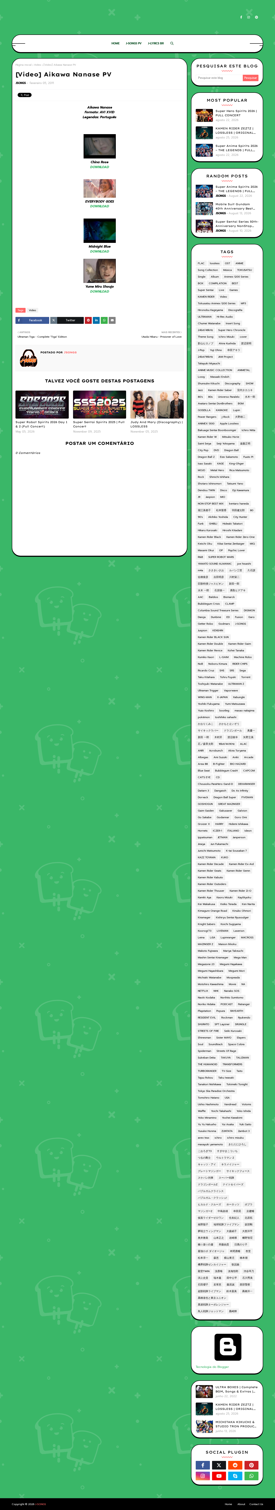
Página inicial (23, 65)
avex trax (203, 1138)
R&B (200, 557)
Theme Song (205, 337)
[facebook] (241, 17)
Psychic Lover (236, 550)
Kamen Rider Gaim (239, 644)
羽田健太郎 (238, 510)
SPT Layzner (222, 1024)
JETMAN (222, 837)
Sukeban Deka (206, 1058)
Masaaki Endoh (219, 377)
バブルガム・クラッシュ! (212, 1198)
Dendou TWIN (206, 490)
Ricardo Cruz (206, 670)
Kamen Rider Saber (220, 390)
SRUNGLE (240, 1024)
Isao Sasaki (205, 464)
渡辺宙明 (246, 343)
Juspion (202, 630)
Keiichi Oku (205, 544)
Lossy (201, 377)
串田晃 (237, 1211)
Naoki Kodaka (206, 997)
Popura (220, 1011)
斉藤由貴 (224, 1244)
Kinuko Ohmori (241, 911)
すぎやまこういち (227, 1151)
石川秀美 (247, 1278)
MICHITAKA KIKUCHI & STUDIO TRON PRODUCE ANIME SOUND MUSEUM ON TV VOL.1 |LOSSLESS (235, 1424)
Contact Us (256, 1504)
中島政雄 (223, 1211)
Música (227, 270)
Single (201, 277)
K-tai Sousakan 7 (236, 851)
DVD (216, 450)
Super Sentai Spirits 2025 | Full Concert (99, 424)
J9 (199, 497)
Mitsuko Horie (230, 437)
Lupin (236, 410)
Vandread (230, 1104)
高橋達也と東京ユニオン (212, 1298)
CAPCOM (249, 771)
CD (218, 777)
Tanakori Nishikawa (209, 1084)
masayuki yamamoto (210, 1144)
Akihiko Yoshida (218, 517)
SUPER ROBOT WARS (221, 557)
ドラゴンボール (233, 730)
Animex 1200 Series (236, 277)
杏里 (248, 1251)
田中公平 (232, 1278)
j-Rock (226, 417)
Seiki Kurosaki (233, 1031)
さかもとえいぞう (229, 724)
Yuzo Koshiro (206, 710)
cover (243, 337)
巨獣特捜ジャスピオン (211, 584)
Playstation (204, 1011)
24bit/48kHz (205, 330)
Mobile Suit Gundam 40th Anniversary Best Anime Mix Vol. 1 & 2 (234, 206)
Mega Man (240, 957)
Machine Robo (243, 657)
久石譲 (251, 570)
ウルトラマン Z (225, 1158)
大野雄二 (240, 417)
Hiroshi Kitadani (232, 530)
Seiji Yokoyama (226, 443)
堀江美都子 (204, 510)
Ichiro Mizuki (226, 337)
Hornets (203, 831)
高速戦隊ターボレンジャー (213, 1305)
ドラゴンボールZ (207, 1184)
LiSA (212, 937)
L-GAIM (224, 657)
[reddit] (235, 1465)
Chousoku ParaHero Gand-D (215, 784)
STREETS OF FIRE (208, 1031)
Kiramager (204, 917)
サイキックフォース (238, 1171)
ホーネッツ (232, 1204)
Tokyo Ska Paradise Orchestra (216, 1091)
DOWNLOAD (99, 167)
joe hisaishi (244, 564)
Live (221, 290)
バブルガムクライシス (211, 1191)
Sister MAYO (223, 1038)
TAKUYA (226, 1058)
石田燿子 (203, 1285)
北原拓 (248, 1218)
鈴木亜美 (231, 1291)
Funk (201, 524)
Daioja (202, 617)
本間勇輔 (235, 1251)
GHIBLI (213, 524)
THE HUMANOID (207, 1064)
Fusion (239, 617)
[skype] (235, 1476)
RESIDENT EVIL (207, 1018)
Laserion (239, 931)
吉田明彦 (219, 577)
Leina (201, 937)
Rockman (227, 1018)
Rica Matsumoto (239, 470)
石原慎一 (219, 590)
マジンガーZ (205, 1211)
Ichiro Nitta (248, 430)
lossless (215, 263)
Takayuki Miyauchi (209, 363)
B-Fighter (219, 764)
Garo (251, 617)
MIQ (252, 544)
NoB (200, 664)
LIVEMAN (222, 931)
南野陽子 (203, 1224)
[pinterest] (256, 17)
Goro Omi (241, 817)
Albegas (203, 757)
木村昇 (218, 737)
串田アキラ (233, 350)
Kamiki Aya (204, 897)
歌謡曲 (235, 1264)
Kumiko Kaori (206, 657)
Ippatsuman (205, 837)
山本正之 (219, 1238)
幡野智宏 (247, 1238)
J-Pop (201, 350)
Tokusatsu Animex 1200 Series (216, 303)
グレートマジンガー (209, 1171)
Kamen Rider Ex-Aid (241, 864)
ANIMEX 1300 (206, 423)
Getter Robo (205, 624)
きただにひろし (237, 1144)
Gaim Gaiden (206, 811)
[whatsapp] (251, 1476)
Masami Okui (206, 550)
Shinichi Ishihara (219, 477)
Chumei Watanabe (209, 323)
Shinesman (204, 1038)
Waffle (202, 1111)
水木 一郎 (203, 590)
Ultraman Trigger (208, 690)
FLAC (201, 263)
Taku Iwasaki (226, 1078)
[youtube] (219, 1476)
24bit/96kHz (205, 357)
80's (200, 397)
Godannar (223, 817)
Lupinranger (228, 937)
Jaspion (210, 497)
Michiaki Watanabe (209, 977)
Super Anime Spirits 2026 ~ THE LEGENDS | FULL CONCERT (236, 148)
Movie (232, 984)
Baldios (213, 597)
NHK (216, 991)
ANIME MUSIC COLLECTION (215, 370)
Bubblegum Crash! (226, 771)
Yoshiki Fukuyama (209, 704)
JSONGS (21, 83)
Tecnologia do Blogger (212, 1367)
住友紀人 (234, 1218)
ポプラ (248, 1204)
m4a (200, 570)
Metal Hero (217, 470)
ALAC (243, 744)
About (241, 1504)
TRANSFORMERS (232, 1064)
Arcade (248, 757)
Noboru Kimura (217, 664)
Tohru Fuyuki (228, 677)
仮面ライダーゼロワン (211, 1218)
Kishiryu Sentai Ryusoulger (232, 917)
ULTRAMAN (204, 317)
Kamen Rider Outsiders (212, 884)
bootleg (224, 710)
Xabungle (239, 697)
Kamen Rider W (207, 437)
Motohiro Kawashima (210, 984)
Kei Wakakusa (206, 904)
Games (233, 290)
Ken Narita (248, 904)
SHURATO (203, 1024)
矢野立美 (248, 737)
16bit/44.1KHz (227, 744)
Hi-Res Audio (225, 317)
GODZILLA (204, 410)
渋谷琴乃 (249, 1271)
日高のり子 (240, 1244)
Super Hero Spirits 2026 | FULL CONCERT (236, 113)
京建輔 (250, 1211)
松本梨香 (221, 510)
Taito (240, 1071)
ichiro (218, 1138)
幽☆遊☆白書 (205, 1244)
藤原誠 (230, 1285)
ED (228, 617)
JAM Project (225, 357)
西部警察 (245, 1285)
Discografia (235, 310)
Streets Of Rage (226, 1051)
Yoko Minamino (207, 1118)
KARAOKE (222, 410)
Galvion (242, 811)
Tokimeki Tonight (237, 1084)
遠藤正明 (245, 443)
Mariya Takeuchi (233, 951)
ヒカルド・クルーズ (209, 1204)
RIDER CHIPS (240, 664)
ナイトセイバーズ (233, 1184)
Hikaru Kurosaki (207, 530)
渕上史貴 (203, 1278)
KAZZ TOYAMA (207, 857)
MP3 (243, 303)
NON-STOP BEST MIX (211, 504)
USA (227, 1098)
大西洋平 (247, 1231)
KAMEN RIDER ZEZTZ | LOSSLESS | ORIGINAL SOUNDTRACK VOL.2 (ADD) (234, 131)
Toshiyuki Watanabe (210, 684)
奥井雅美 (203, 1238)
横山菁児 (229, 1258)
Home (228, 1504)
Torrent (245, 677)
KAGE (220, 464)
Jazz (200, 390)
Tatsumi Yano (235, 484)
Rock (201, 477)
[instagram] (248, 17)
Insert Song (233, 323)
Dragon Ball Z (206, 457)
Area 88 (203, 764)
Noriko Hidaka (206, 1004)
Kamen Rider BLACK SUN (213, 637)
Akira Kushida (227, 343)
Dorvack (203, 797)
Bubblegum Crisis (209, 604)
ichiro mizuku (235, 1138)
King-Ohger (236, 464)
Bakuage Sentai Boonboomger (217, 430)
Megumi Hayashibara (210, 971)
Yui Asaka (228, 1124)
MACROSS (247, 937)
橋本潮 (244, 1258)
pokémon (204, 717)
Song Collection (208, 270)
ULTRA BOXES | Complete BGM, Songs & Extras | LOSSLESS (236, 1389)
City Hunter (240, 517)
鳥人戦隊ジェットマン (211, 1311)
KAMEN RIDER (206, 297)
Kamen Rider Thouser (211, 891)
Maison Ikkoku (227, 944)
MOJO (201, 470)
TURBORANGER (207, 1071)
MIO (222, 497)
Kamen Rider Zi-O (240, 891)
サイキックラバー (208, 730)
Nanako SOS (231, 991)
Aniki (235, 757)
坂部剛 (248, 1224)
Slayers (241, 1038)
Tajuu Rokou (205, 1078)
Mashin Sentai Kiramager (213, 957)
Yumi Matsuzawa (235, 704)
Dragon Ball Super (225, 797)
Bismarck (229, 597)
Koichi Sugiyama (231, 924)
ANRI (201, 751)
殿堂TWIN (203, 1271)
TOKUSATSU (244, 270)
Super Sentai (206, 290)
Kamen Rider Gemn (238, 871)
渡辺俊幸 (233, 737)
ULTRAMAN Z (236, 684)
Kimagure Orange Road (212, 911)
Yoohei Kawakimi (232, 1118)
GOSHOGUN (205, 804)
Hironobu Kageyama (210, 310)
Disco (223, 490)
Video (37, 65)
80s (210, 397)
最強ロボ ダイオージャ (211, 1251)
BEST (235, 283)
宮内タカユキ (245, 390)
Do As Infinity (240, 791)
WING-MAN (205, 697)
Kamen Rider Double (210, 644)
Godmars (224, 624)
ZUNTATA (227, 1131)
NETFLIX (203, 991)
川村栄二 (234, 577)
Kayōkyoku (244, 897)
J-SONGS (240, 624)
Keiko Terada (228, 904)
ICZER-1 (217, 831)
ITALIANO (233, 831)
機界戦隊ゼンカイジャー (212, 1264)
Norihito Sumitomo (231, 997)
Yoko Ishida (244, 1111)
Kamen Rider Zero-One (240, 537)
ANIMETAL (243, 370)
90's (200, 517)
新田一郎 (234, 584)
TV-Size (226, 1071)
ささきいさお (216, 570)
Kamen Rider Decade (211, 864)
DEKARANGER (246, 784)
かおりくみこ (205, 724)
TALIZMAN (242, 1058)
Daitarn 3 (203, 791)
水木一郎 (250, 397)
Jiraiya (201, 844)
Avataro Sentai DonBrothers (215, 403)
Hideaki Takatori (233, 524)
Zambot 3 (244, 1131)
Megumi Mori (237, 971)
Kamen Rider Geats (209, 871)
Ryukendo (244, 1018)
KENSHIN (217, 630)
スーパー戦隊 (226, 1178)
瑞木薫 (217, 1278)
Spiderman (204, 1051)
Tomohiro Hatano (208, 1098)
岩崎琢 (233, 1238)
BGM (241, 403)
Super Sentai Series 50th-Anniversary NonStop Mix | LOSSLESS (236, 224)
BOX (200, 283)
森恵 (216, 1258)
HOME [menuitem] (115, 43)
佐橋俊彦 (203, 577)
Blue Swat (204, 771)
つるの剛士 (204, 1158)
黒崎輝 (233, 1311)
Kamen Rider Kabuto (210, 877)
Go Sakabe (204, 817)
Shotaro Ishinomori (210, 484)
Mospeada (233, 977)
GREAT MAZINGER (229, 804)
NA (243, 984)
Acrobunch (216, 751)
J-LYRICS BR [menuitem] (156, 43)
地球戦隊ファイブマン (226, 1224)
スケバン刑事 (205, 1178)
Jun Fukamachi (219, 844)
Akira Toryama (237, 751)
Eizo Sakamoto (229, 457)
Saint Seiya (204, 443)
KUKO (224, 857)
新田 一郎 (203, 737)
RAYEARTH (236, 1011)
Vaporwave (231, 690)
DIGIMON (249, 610)
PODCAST (227, 1004)
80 (251, 510)
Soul (200, 1044)
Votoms (246, 1104)
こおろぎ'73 (205, 1151)
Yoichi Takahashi (221, 1111)
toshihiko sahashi (225, 717)
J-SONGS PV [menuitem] (134, 43)
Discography (232, 383)
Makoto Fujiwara (208, 951)
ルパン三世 (235, 570)
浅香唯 (219, 1271)
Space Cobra (236, 1044)
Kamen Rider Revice (210, 650)
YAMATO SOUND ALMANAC (215, 564)
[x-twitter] (219, 1465)
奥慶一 (251, 730)
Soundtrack (216, 1044)
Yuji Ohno (216, 350)
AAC (200, 597)
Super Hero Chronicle (231, 330)
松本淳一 (203, 1258)
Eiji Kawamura (240, 490)
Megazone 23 (206, 964)
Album (215, 277)
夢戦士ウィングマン (209, 1231)
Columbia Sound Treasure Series (218, 610)
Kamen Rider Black (209, 537)
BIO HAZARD (238, 764)
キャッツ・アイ (207, 1164)
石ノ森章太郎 (205, 744)
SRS (232, 670)
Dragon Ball (231, 450)
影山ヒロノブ (205, 343)
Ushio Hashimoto (208, 1104)
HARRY (219, 824)
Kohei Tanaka (236, 650)
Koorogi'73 (204, 931)
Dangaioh (220, 791)
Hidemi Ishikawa (238, 824)
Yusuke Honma (207, 1131)
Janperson (239, 837)
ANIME (239, 263)
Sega (243, 670)
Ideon (248, 831)
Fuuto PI (248, 457)
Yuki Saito (245, 1124)
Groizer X (204, 824)
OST (227, 263)
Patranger (244, 1004)
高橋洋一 (247, 1291)
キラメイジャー (230, 1164)
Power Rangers (207, 417)
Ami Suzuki (220, 757)
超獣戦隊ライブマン (209, 1291)
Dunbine (216, 617)
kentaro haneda (239, 504)
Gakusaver (225, 811)
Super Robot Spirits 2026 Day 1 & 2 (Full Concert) (41, 424)
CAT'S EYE (204, 777)
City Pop (203, 450)
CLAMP (229, 604)
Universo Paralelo (229, 397)
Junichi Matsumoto (209, 851)
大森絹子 (231, 1231)
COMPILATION (217, 283)
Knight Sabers (206, 924)
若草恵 (217, 1285)
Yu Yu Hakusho (207, 1124)
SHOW (250, 383)
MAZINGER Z (205, 944)
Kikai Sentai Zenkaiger (230, 544)
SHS (222, 670)
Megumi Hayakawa (231, 964)
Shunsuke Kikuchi (209, 383)
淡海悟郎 (233, 1271)
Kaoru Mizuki (224, 897)
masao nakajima (244, 710)
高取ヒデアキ (238, 590)
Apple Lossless (229, 423)
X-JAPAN (222, 697)
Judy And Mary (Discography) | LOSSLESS (156, 424)
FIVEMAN (247, 797)
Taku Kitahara (206, 677)
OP (221, 550)
